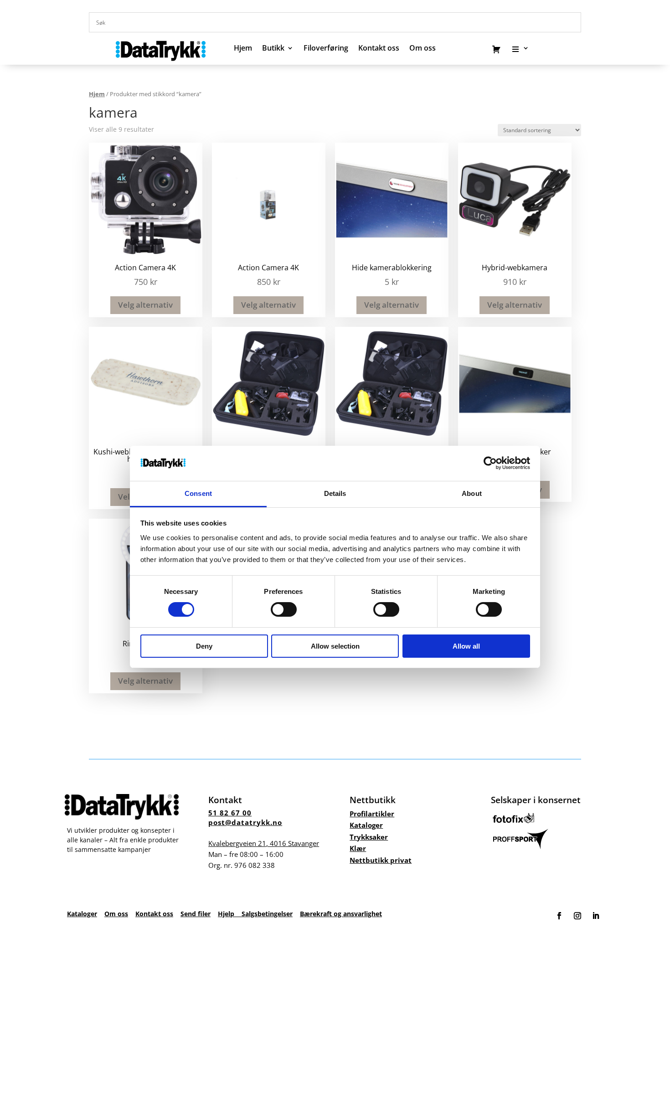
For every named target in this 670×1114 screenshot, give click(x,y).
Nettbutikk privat (381, 860)
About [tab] (472, 493)
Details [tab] (335, 493)
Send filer (195, 913)
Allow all (466, 646)
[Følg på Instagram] (577, 915)
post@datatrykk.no (245, 822)
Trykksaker (369, 836)
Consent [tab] (198, 493)
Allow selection (335, 646)
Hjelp (230, 913)
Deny (204, 646)
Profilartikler (372, 813)
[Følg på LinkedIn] (595, 915)
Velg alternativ (145, 304)
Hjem (243, 49)
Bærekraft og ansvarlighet (341, 913)
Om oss (116, 913)
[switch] (284, 609)
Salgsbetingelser (267, 913)
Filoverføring (326, 49)
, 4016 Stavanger (263, 843)
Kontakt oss (378, 49)
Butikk (273, 49)
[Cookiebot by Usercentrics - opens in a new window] (490, 463)
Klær (358, 848)
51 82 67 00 (230, 812)
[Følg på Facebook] (559, 915)
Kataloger (366, 825)
